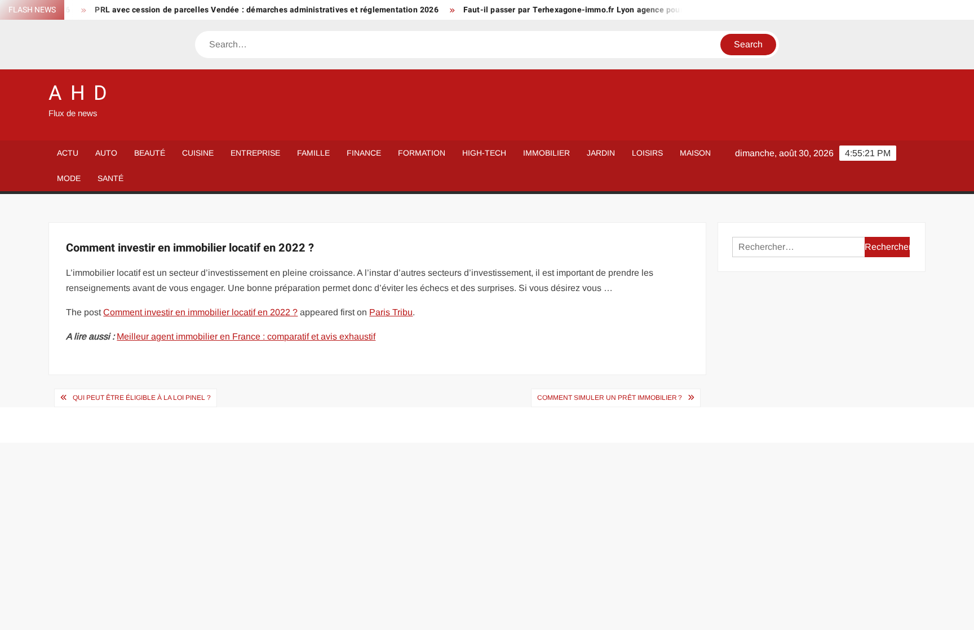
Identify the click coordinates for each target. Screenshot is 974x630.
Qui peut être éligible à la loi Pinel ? (142, 398)
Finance (364, 152)
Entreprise (255, 152)
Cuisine (198, 152)
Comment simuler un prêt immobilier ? (609, 398)
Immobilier (546, 152)
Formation (421, 152)
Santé (110, 178)
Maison (695, 152)
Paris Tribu (391, 312)
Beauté (149, 152)
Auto (106, 152)
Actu (67, 152)
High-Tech (484, 152)
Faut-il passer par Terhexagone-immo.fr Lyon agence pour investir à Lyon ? (591, 10)
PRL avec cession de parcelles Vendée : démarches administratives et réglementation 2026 (252, 10)
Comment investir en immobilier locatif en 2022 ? (200, 312)
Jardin (601, 152)
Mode (69, 178)
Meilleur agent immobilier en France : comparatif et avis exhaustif (246, 336)
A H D (78, 93)
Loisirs (647, 152)
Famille (313, 152)
